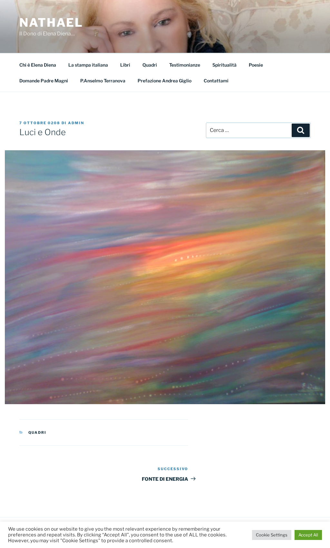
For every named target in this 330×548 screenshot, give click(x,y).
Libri (125, 65)
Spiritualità (224, 65)
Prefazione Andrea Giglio (164, 80)
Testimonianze (184, 65)
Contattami (216, 80)
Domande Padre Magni (43, 80)
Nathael (51, 22)
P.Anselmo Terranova (102, 80)
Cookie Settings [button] (271, 534)
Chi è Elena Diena (37, 65)
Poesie (256, 65)
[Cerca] (301, 130)
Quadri (149, 65)
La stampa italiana (88, 65)
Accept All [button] (308, 534)
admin (76, 123)
